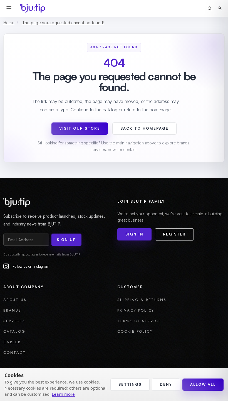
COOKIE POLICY (135, 331)
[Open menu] (8, 8)
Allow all (203, 384)
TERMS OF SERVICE (139, 321)
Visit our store (79, 128)
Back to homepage (144, 128)
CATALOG (14, 331)
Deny (166, 384)
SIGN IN (134, 234)
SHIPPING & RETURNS (141, 299)
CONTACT (14, 352)
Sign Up (66, 239)
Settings (130, 384)
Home (8, 22)
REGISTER (174, 234)
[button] (220, 8)
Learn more (63, 394)
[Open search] (210, 8)
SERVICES (14, 321)
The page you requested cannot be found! (63, 22)
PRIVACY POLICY (135, 310)
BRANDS (12, 310)
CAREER (12, 342)
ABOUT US (14, 299)
